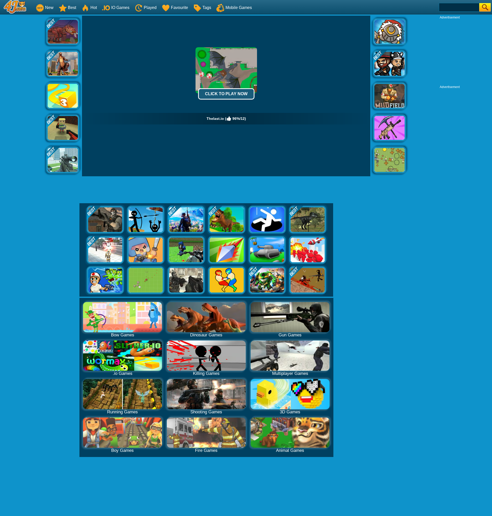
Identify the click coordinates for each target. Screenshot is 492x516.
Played (150, 7)
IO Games (120, 7)
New (49, 7)
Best (72, 7)
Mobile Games (238, 7)
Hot (93, 7)
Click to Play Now (226, 94)
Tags (206, 7)
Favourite (179, 7)
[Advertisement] (23, 93)
